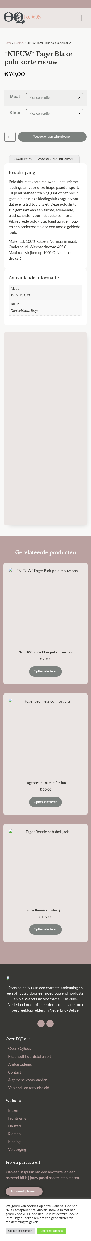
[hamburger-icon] (81, 18)
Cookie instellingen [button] (20, 1231)
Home (7, 43)
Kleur (15, 112)
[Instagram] (50, 1023)
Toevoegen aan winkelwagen (52, 136)
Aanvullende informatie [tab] (57, 159)
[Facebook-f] (41, 1023)
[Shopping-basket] (41, 4)
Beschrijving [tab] (23, 159)
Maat (15, 96)
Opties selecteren (45, 671)
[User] (49, 4)
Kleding (18, 43)
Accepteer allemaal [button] (51, 1231)
